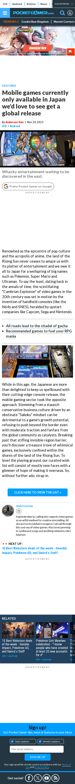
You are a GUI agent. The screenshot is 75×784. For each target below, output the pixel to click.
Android (17, 4)
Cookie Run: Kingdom (35, 21)
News (43, 4)
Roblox (31, 4)
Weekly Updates (51, 741)
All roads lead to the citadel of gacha (37, 326)
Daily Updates (22, 741)
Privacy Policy (41, 767)
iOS (5, 4)
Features (9, 85)
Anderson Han (14, 122)
